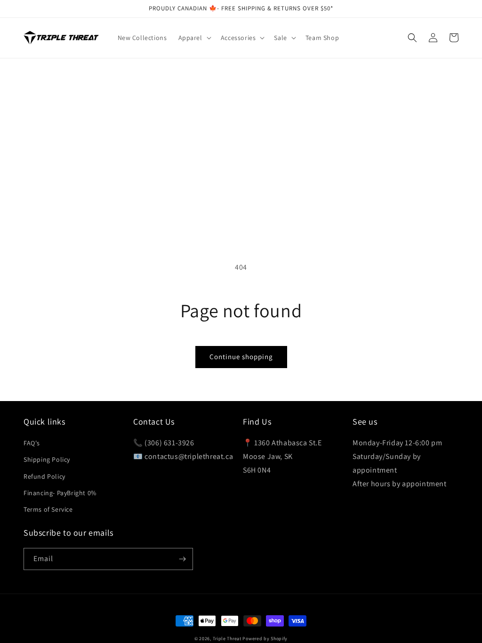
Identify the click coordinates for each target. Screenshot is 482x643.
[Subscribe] (182, 559)
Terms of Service (48, 509)
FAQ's (32, 443)
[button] (194, 38)
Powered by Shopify (265, 638)
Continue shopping (241, 356)
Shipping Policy (47, 459)
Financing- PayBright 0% (60, 493)
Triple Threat (227, 638)
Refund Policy (44, 476)
